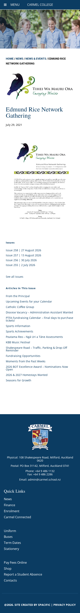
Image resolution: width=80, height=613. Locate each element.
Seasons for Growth (18, 380)
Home (10, 58)
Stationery (11, 549)
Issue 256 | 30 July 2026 (21, 260)
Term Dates (12, 543)
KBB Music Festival (18, 342)
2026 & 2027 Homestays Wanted (27, 375)
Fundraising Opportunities (23, 356)
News (19, 58)
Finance (9, 505)
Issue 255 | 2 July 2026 (20, 265)
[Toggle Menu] (5, 4)
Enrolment (11, 511)
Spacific (44, 605)
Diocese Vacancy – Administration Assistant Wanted (39, 312)
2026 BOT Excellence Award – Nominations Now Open (37, 368)
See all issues (14, 276)
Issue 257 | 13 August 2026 (23, 255)
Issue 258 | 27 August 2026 (23, 250)
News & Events (35, 58)
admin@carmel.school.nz (44, 479)
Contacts (10, 580)
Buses (8, 537)
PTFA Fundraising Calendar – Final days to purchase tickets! (39, 319)
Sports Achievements (19, 331)
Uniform (10, 531)
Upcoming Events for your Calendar (29, 301)
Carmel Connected (17, 517)
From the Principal (18, 296)
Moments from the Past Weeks (25, 361)
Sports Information (18, 326)
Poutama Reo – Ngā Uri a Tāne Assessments (34, 337)
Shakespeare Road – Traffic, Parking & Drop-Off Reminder (36, 349)
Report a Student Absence (23, 574)
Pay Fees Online (15, 562)
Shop (7, 568)
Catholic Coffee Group (20, 307)
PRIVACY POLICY (64, 605)
